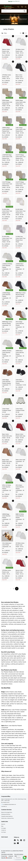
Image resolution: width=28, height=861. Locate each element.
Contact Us (3, 830)
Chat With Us (4, 806)
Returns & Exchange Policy (6, 812)
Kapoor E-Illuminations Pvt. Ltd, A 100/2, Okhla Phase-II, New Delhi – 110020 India (13, 800)
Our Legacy (3, 828)
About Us (3, 824)
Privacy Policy (4, 856)
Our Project (3, 832)
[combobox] (14, 11)
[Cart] (22, 7)
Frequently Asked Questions (7, 816)
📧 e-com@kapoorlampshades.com (8, 804)
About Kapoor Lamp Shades (7, 854)
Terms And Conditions (18, 854)
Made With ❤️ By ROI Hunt (6, 857)
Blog (2, 826)
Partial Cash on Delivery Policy (7, 818)
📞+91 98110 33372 (5, 802)
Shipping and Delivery (5, 814)
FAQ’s (16, 856)
